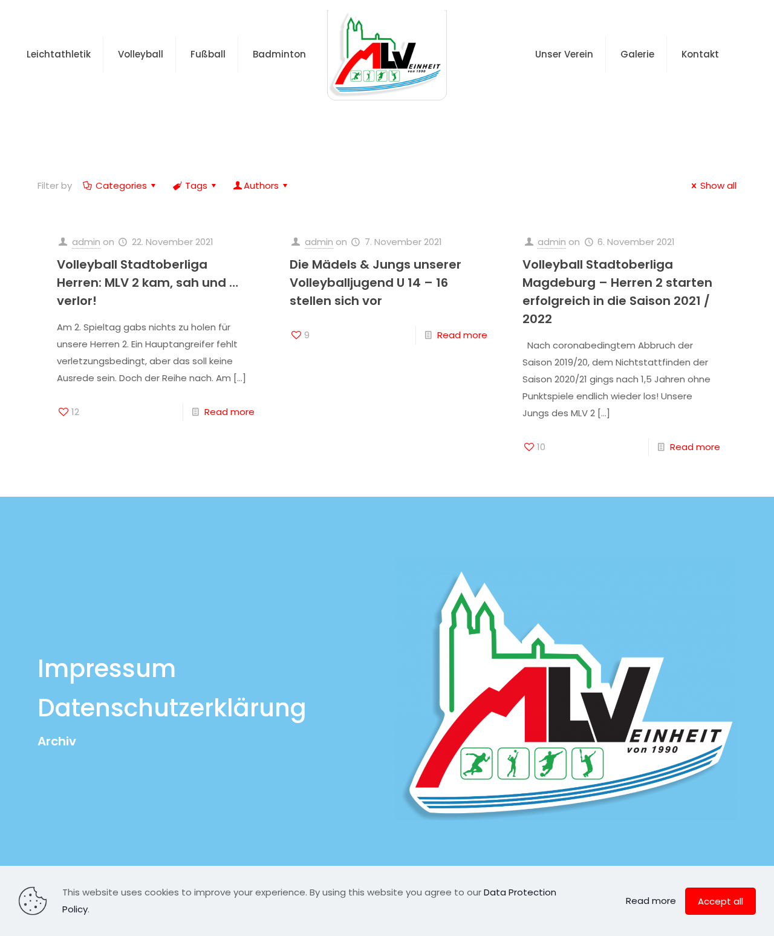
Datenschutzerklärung (172, 708)
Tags (196, 185)
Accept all (720, 901)
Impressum (106, 669)
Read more (229, 411)
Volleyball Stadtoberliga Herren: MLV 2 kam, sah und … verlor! (147, 282)
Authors (261, 185)
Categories (121, 185)
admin (86, 241)
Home (364, 123)
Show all (718, 185)
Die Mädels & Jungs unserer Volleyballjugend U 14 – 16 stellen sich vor (375, 282)
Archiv (56, 741)
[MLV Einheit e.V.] (387, 54)
